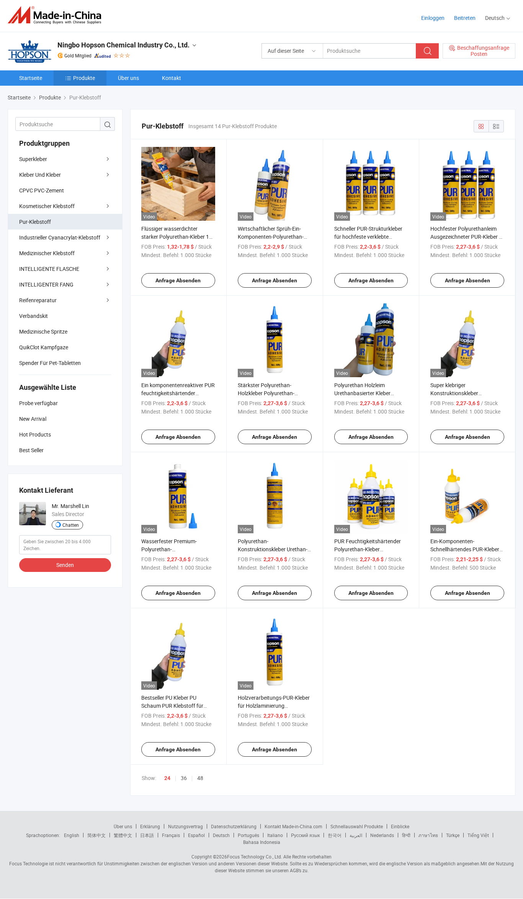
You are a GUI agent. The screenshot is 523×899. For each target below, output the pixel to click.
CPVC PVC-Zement (41, 190)
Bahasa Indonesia (261, 842)
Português (248, 835)
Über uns (128, 77)
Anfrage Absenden (178, 280)
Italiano (275, 835)
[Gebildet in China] (57, 15)
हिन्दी (406, 835)
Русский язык (305, 835)
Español (196, 835)
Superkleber (33, 159)
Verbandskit (33, 315)
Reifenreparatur (38, 300)
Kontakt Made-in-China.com (293, 826)
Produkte (84, 77)
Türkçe (452, 835)
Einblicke (400, 826)
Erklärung (150, 826)
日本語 (147, 835)
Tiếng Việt (478, 835)
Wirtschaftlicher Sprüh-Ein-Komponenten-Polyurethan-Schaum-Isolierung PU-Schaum (274, 236)
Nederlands (382, 835)
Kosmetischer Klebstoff (47, 206)
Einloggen (433, 17)
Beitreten (465, 17)
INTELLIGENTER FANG (46, 284)
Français (171, 835)
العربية (356, 835)
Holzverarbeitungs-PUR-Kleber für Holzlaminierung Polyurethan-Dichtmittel (274, 705)
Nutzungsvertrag (185, 826)
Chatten (70, 525)
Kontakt (171, 77)
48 (200, 778)
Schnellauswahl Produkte (356, 826)
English (71, 835)
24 (167, 778)
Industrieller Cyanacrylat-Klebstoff (59, 237)
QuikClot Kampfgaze (43, 347)
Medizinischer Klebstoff (47, 253)
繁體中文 (123, 835)
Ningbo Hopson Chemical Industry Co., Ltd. (123, 45)
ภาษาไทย (428, 835)
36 (184, 778)
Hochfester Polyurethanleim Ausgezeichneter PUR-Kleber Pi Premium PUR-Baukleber (466, 236)
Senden (65, 564)
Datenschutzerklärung (234, 826)
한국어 (335, 835)
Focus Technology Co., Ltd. (254, 856)
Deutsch (221, 835)
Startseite (30, 77)
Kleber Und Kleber (40, 174)
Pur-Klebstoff (35, 221)
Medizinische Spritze (43, 331)
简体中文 (96, 835)
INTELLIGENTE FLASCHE (49, 268)
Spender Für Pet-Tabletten (50, 362)
